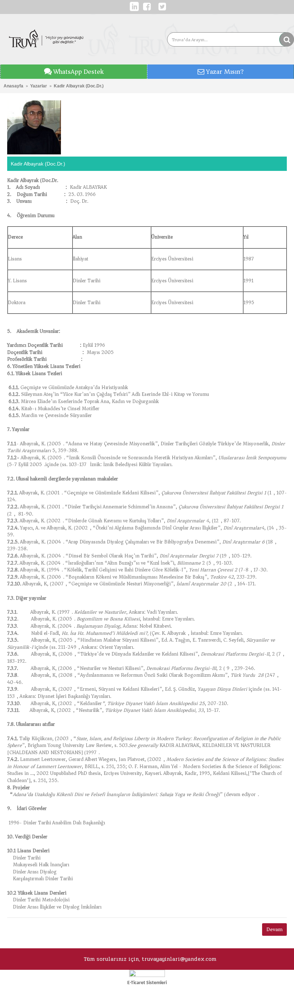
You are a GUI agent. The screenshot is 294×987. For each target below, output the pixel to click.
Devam (274, 929)
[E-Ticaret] (147, 975)
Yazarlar (38, 85)
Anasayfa (13, 85)
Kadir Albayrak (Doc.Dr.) (79, 85)
